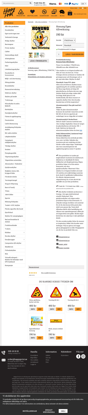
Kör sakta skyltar (11, 133)
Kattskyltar (9, 109)
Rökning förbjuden (11, 202)
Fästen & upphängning (13, 116)
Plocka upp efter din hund (14, 209)
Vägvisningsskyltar (12, 157)
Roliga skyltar (10, 41)
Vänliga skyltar (10, 146)
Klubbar (8, 232)
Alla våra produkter (12, 26)
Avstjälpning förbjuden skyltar (13, 128)
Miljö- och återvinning (13, 79)
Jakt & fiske (9, 194)
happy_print (63, 244)
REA (6, 254)
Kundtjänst (34, 355)
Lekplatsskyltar (10, 137)
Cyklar (7, 51)
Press (47, 360)
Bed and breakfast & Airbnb (12, 220)
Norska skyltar (10, 236)
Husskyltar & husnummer (9, 74)
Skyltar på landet (11, 96)
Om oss (48, 358)
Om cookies (34, 360)
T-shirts (7, 229)
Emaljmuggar (10, 240)
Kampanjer (9, 265)
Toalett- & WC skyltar (12, 205)
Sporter (7, 198)
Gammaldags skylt (11, 55)
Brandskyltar (9, 86)
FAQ (47, 362)
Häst (6, 66)
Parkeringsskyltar (11, 62)
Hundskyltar (9, 30)
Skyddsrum (9, 247)
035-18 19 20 (13, 351)
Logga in (33, 364)
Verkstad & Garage (11, 37)
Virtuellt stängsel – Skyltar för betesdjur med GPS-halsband (14, 259)
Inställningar (30, 411)
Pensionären (9, 120)
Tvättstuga (9, 100)
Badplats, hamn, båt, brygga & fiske (12, 172)
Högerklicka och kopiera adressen (40, 77)
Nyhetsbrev (65, 355)
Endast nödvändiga (49, 411)
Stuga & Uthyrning (11, 184)
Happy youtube (64, 248)
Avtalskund (34, 362)
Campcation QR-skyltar (13, 243)
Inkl (80, 8)
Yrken (7, 191)
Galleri (48, 355)
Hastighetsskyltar (11, 113)
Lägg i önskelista (38, 61)
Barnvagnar (9, 44)
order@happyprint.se (17, 359)
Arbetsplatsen (10, 59)
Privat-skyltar (10, 48)
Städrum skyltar (11, 93)
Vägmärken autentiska (13, 160)
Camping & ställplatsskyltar (10, 141)
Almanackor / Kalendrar (13, 164)
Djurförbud (9, 212)
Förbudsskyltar (10, 250)
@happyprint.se (64, 237)
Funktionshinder (11, 225)
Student (7, 149)
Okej (63, 411)
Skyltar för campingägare (14, 216)
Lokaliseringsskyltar (12, 69)
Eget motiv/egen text (12, 34)
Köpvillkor (33, 358)
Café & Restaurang (11, 124)
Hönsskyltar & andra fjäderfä (12, 105)
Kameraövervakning (12, 89)
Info (33, 309)
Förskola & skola (11, 177)
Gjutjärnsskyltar (11, 167)
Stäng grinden (10, 82)
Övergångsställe (10, 153)
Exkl (85, 8)
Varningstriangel (11, 180)
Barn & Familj (10, 187)
